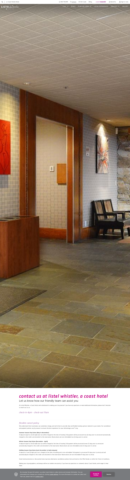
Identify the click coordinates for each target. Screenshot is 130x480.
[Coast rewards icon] (101, 2)
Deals (73, 6)
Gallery (125, 6)
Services (114, 6)
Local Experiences (101, 6)
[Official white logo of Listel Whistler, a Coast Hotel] (10, 7)
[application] (65, 474)
